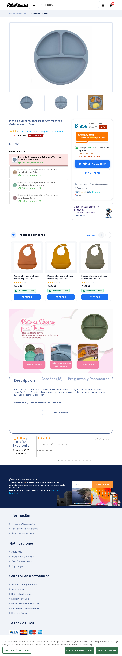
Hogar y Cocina (19, 613)
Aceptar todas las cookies (79, 650)
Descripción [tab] (24, 380)
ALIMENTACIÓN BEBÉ (40, 13)
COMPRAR (94, 172)
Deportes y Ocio (20, 598)
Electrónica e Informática (25, 603)
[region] (61, 646)
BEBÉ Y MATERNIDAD (17, 13)
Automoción (18, 589)
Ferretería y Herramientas (25, 608)
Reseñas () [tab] (52, 379)
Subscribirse (102, 484)
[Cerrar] (117, 642)
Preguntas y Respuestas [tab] (88, 379)
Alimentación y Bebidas (24, 584)
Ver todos (91, 235)
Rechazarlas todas (107, 650)
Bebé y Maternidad (21, 594)
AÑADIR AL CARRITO (94, 163)
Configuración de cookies (16, 650)
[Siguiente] (108, 235)
